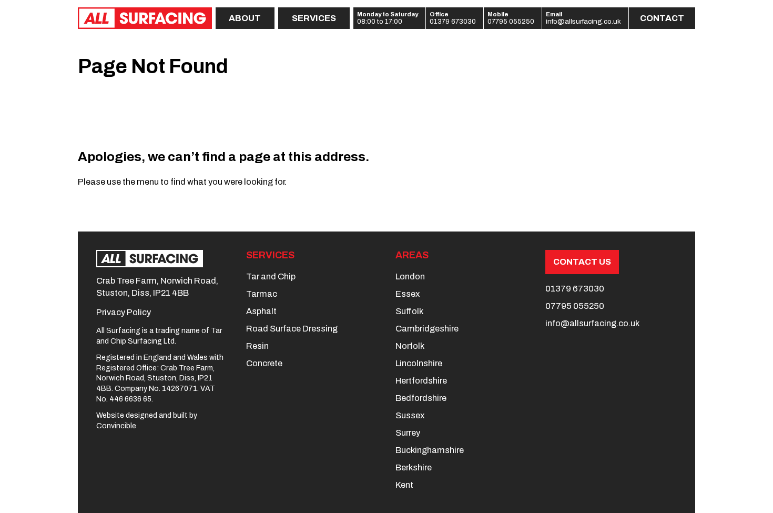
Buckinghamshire (429, 450)
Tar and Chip (271, 276)
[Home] (144, 18)
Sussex (409, 415)
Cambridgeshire (427, 328)
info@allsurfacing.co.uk (583, 21)
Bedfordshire (420, 398)
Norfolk (409, 345)
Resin (257, 345)
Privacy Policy (123, 312)
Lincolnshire (418, 363)
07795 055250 (510, 21)
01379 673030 (453, 21)
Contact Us (582, 261)
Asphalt (261, 311)
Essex (407, 293)
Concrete (264, 363)
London (410, 276)
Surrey (407, 432)
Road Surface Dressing (292, 328)
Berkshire (413, 467)
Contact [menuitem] (662, 18)
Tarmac (261, 293)
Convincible (116, 426)
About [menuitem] (245, 18)
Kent (404, 484)
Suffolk (409, 311)
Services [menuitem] (314, 18)
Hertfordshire (421, 380)
